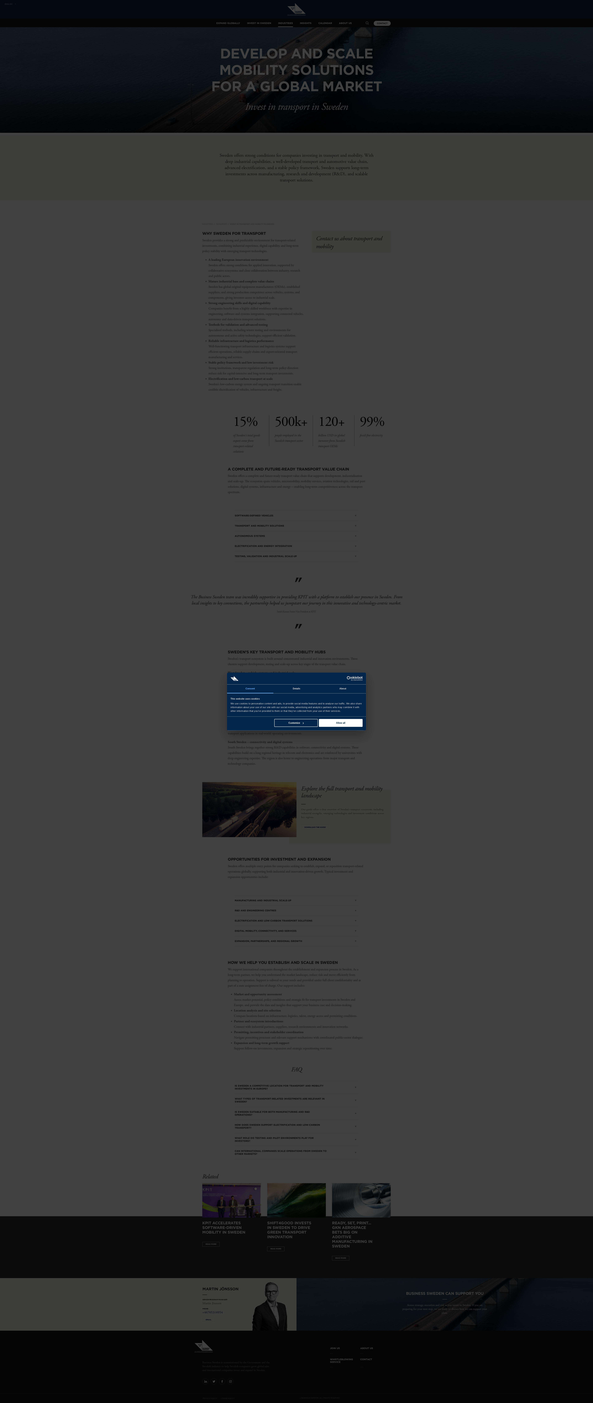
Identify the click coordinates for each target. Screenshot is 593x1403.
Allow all (340, 723)
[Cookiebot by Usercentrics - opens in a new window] (349, 678)
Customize (294, 723)
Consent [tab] (250, 688)
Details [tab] (296, 688)
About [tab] (342, 688)
